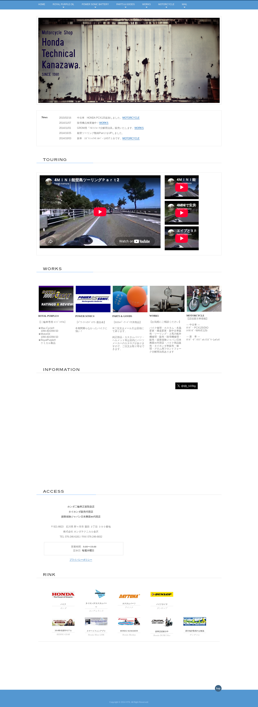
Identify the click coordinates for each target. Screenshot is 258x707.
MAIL (184, 4)
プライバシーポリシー (81, 559)
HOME (41, 4)
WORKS (146, 4)
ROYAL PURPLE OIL (63, 4)
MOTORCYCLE (166, 4)
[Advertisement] (129, 653)
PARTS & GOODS (125, 4)
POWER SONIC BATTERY (95, 4)
